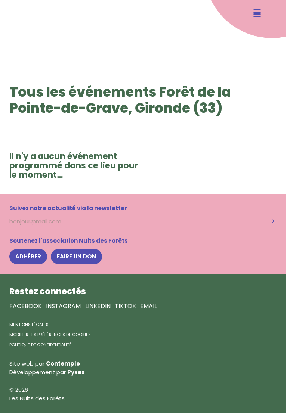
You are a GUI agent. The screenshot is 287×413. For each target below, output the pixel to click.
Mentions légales (29, 324)
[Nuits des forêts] (23, 29)
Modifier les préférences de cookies (50, 335)
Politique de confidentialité (40, 345)
